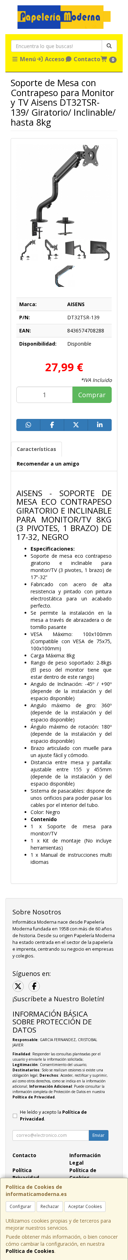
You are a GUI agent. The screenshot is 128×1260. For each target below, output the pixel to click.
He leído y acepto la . (53, 1115)
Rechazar (50, 1206)
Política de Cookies (30, 1251)
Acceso (53, 59)
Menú (27, 59)
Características (36, 449)
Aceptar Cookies (85, 1206)
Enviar (98, 1135)
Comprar (92, 394)
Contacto (86, 59)
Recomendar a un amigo (48, 463)
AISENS (76, 304)
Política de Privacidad (33, 1096)
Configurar (20, 1206)
